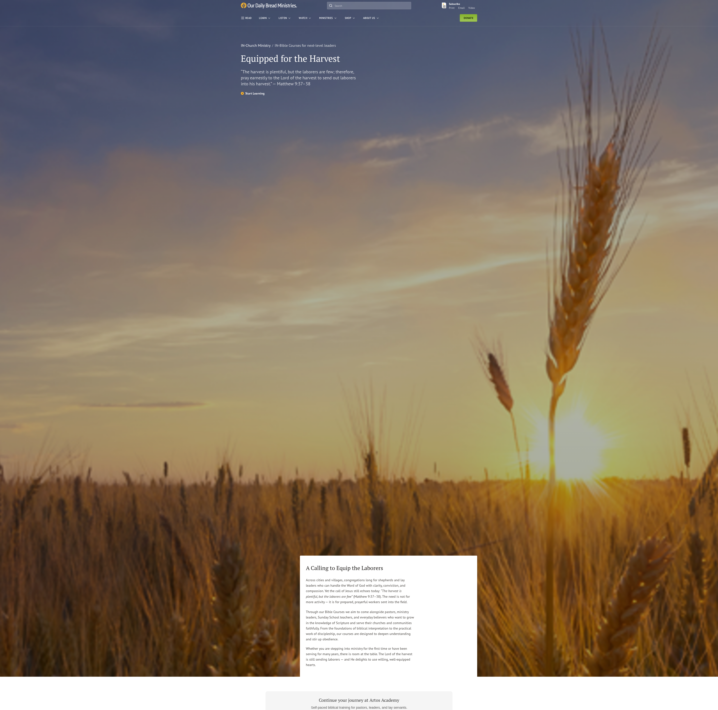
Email (461, 7)
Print (452, 7)
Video (471, 7)
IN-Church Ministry (256, 45)
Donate (468, 18)
